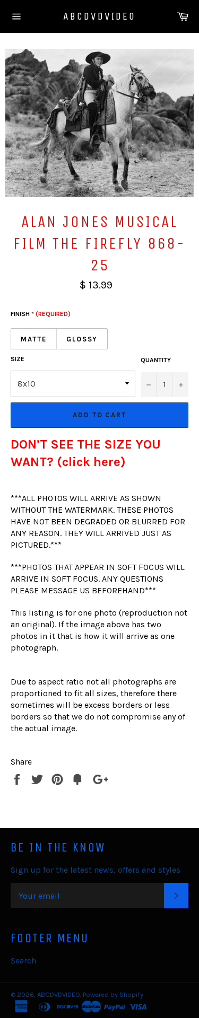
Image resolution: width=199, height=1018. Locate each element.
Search (23, 960)
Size (17, 359)
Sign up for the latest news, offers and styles (95, 870)
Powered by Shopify (113, 994)
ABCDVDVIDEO (99, 16)
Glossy (82, 339)
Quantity (156, 360)
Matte (34, 339)
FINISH (41, 314)
